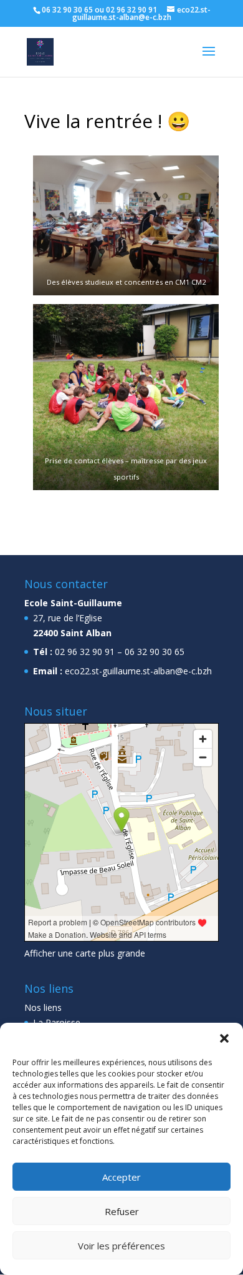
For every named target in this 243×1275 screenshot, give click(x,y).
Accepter (121, 1177)
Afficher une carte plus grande (84, 953)
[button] (224, 1038)
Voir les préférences (121, 1245)
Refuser (122, 1211)
